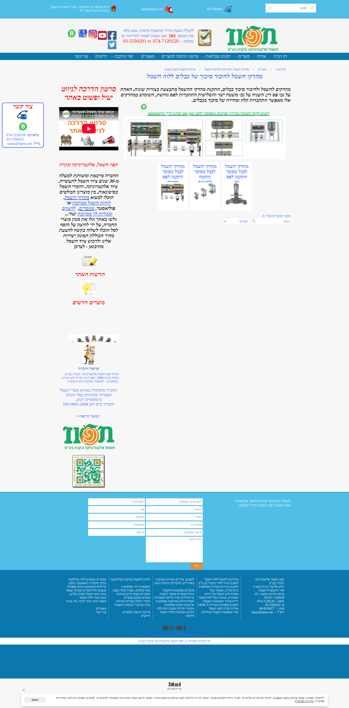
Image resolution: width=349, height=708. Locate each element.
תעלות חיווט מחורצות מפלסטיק (174, 601)
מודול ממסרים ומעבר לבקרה (176, 594)
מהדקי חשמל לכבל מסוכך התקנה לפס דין (237, 174)
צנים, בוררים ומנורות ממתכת (173, 579)
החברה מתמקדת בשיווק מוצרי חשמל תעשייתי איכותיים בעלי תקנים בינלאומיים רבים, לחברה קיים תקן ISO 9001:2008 (88, 397)
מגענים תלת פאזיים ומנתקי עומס (86, 590)
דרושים (101, 56)
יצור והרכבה (124, 56)
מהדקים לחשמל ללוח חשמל (221, 579)
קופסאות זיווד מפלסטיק (135, 586)
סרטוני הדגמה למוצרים (180, 56)
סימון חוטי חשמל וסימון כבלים (88, 594)
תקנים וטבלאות (218, 56)
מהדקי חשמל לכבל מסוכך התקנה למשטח (205, 174)
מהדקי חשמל (77, 197)
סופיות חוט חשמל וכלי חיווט (221, 594)
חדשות (190, 615)
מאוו (191, 583)
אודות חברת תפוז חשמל (223, 608)
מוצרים (244, 56)
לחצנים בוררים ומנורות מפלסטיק (218, 586)
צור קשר (81, 56)
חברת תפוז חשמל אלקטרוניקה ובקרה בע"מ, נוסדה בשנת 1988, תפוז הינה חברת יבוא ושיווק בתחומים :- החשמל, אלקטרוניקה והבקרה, (90, 377)
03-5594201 (14, 139)
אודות (261, 56)
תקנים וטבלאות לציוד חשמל (176, 612)
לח (192, 579)
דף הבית (280, 56)
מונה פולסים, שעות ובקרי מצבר (131, 590)
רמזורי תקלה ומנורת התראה (132, 601)
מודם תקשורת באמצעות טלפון (87, 583)
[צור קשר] (169, 9)
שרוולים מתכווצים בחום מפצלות (86, 586)
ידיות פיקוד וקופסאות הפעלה (220, 601)
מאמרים (147, 56)
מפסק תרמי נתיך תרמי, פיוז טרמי (85, 601)
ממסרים (86, 208)
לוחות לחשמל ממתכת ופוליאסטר (130, 579)
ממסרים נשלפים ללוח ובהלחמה (87, 579)
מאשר (34, 699)
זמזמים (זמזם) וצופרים (136, 597)
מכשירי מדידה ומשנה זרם (178, 608)
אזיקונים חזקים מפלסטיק (178, 605)
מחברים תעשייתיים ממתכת (133, 594)
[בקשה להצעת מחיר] (204, 37)
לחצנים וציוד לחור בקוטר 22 (220, 583)
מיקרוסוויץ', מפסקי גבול (223, 590)
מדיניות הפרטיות (304, 701)
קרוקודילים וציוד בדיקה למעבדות (174, 597)
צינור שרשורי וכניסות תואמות (132, 605)
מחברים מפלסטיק (183, 590)
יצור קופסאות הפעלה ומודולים (220, 612)
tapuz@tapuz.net (19, 143)
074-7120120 (16, 135)
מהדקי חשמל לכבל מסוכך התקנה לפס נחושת (173, 174)
